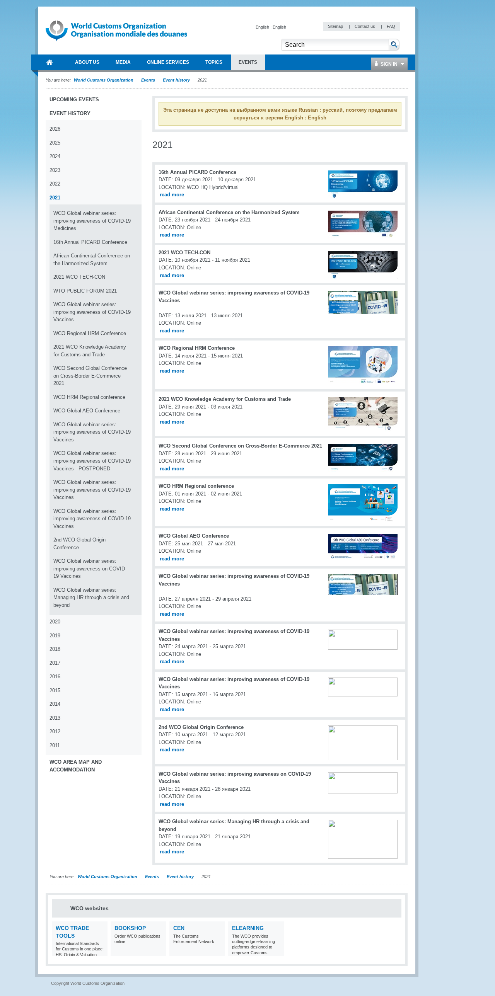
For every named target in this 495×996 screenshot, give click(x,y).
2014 (55, 704)
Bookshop (130, 928)
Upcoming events (74, 99)
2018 (55, 649)
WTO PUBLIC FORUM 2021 (85, 291)
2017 (55, 663)
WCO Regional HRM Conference (89, 333)
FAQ (391, 26)
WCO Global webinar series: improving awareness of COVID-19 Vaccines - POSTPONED (92, 460)
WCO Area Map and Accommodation (76, 766)
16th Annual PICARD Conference (90, 242)
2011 (55, 745)
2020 (55, 622)
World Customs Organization (104, 80)
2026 (55, 129)
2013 (55, 718)
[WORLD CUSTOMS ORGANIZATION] (49, 62)
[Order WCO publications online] (159, 951)
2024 (55, 156)
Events (148, 80)
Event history (176, 80)
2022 (55, 184)
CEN (178, 928)
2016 (55, 676)
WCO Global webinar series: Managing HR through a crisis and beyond (91, 597)
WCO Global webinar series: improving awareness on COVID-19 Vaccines (89, 568)
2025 (55, 143)
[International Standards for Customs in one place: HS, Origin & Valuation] (101, 951)
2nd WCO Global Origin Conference (79, 543)
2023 (55, 170)
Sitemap (336, 26)
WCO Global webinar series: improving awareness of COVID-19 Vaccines (92, 311)
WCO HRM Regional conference (89, 397)
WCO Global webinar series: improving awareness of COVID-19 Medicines (92, 220)
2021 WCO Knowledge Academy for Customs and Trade (89, 351)
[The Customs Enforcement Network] (218, 951)
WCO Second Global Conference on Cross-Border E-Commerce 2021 (90, 375)
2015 (55, 690)
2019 (55, 635)
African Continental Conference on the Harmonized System (91, 259)
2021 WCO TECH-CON (79, 277)
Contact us (365, 26)
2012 (55, 731)
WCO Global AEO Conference (86, 411)
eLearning (248, 928)
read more (172, 194)
